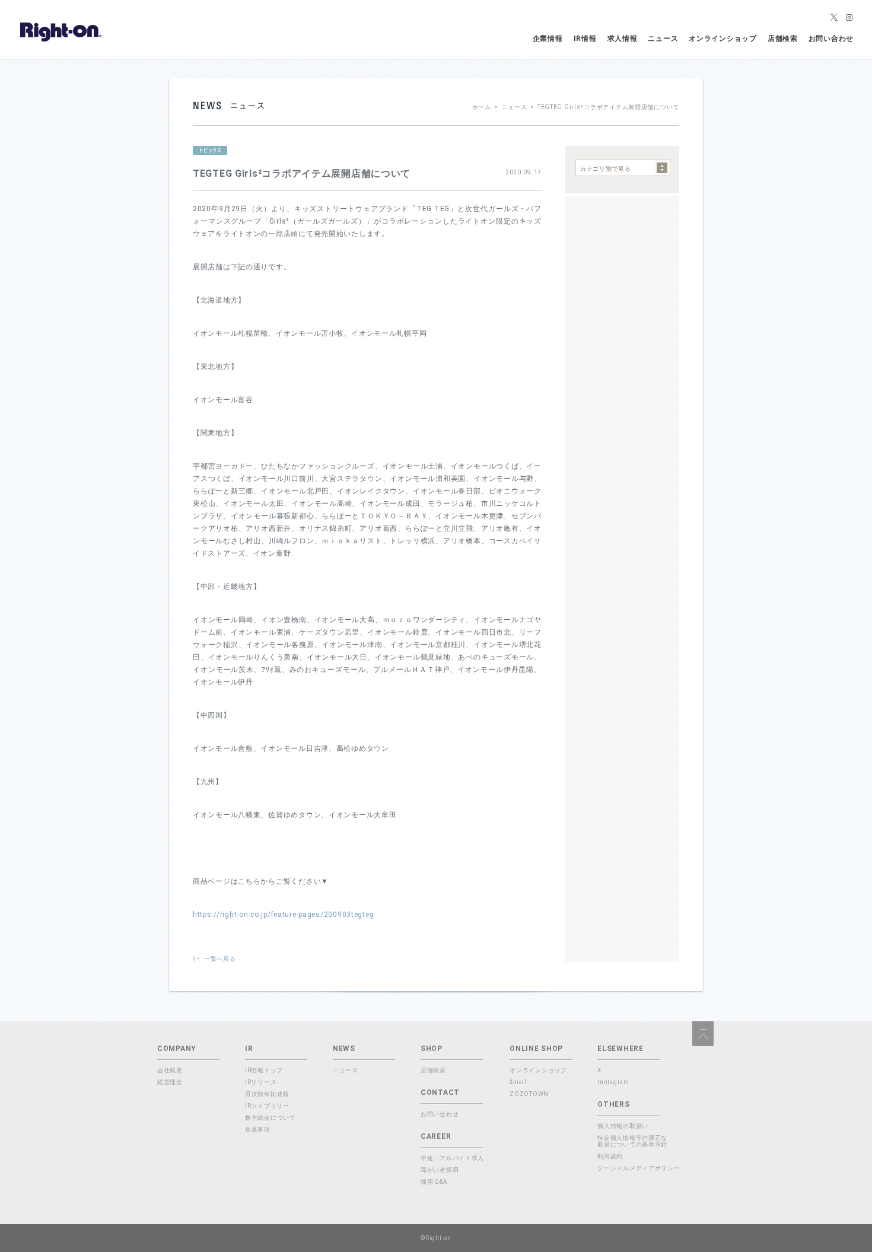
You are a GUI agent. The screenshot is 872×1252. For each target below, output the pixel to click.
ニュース (663, 38)
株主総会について (270, 1117)
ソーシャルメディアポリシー (638, 1168)
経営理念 (170, 1082)
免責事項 (257, 1129)
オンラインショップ (722, 38)
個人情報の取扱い (622, 1126)
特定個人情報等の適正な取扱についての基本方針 (632, 1141)
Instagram (613, 1082)
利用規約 (610, 1156)
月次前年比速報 (267, 1094)
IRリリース (260, 1082)
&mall (518, 1082)
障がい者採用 (440, 1170)
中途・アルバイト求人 (452, 1158)
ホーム (481, 107)
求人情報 (622, 38)
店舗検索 (783, 38)
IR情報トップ (264, 1070)
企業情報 (548, 38)
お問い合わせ (831, 38)
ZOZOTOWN (529, 1094)
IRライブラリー (267, 1106)
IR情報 (585, 38)
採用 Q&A (434, 1181)
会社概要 (170, 1070)
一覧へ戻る (220, 958)
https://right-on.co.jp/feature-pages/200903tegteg (283, 914)
